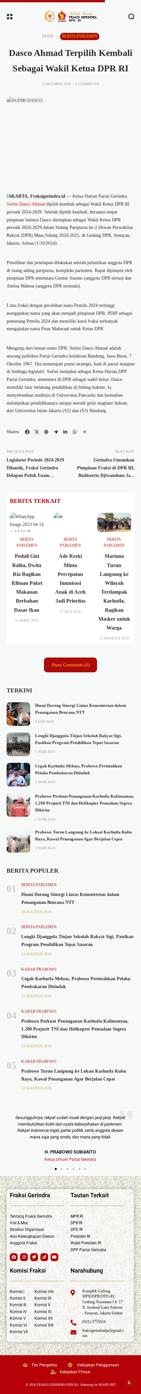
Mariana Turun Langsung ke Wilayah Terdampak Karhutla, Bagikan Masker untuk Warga (114, 592)
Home (48, 36)
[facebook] (27, 432)
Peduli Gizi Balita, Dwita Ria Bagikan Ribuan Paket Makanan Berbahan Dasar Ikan (26, 582)
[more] (84, 432)
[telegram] (55, 432)
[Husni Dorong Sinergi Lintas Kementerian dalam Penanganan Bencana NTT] (18, 714)
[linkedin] (65, 432)
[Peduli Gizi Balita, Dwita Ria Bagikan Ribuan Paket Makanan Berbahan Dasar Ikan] (27, 522)
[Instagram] (24, 1257)
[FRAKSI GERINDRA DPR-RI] (70, 16)
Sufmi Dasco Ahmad (26, 204)
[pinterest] (46, 432)
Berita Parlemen (79, 36)
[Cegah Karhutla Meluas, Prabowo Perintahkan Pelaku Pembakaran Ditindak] (18, 774)
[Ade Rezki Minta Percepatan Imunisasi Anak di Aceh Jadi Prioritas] (70, 522)
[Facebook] (14, 1257)
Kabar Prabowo (38, 969)
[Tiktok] (44, 1257)
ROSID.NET (107, 1384)
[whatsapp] (74, 432)
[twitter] (36, 432)
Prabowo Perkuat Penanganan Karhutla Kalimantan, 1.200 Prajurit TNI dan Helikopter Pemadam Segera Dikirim (84, 803)
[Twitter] (34, 1257)
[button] (56, 1169)
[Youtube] (54, 1257)
